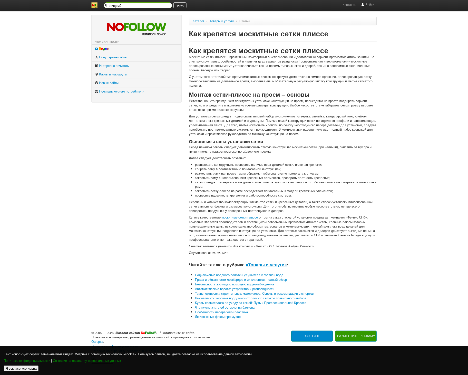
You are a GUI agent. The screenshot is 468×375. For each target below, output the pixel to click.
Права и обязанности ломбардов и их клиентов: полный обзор (241, 279)
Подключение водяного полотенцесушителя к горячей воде (239, 275)
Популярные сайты (112, 57)
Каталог (198, 21)
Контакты (349, 5)
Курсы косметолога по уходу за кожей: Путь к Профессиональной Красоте (250, 303)
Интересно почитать (113, 66)
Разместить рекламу (356, 336)
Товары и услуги (222, 21)
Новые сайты (108, 83)
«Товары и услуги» (266, 264)
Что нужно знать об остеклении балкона (224, 307)
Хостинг (312, 336)
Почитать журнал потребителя (121, 91)
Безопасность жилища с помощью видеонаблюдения (234, 284)
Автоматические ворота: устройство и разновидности (234, 289)
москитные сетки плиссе (240, 217)
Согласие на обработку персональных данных (87, 361)
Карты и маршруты (112, 74)
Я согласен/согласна (21, 368)
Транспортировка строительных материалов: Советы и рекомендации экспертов (254, 293)
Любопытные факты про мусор (218, 317)
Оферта (97, 342)
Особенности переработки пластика (221, 312)
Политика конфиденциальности (27, 361)
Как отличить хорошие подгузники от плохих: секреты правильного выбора (250, 298)
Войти (369, 5)
